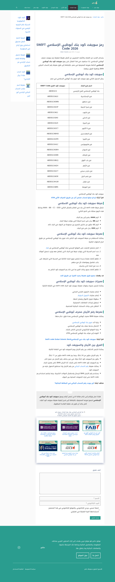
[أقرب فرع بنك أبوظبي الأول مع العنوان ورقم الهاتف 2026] (92, 429)
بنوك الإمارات (73, 7)
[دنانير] (94, 2)
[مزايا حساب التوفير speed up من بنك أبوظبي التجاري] (70, 449)
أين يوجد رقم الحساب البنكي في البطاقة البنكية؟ (74, 383)
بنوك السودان (54, 7)
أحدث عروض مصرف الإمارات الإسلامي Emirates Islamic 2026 (70, 434)
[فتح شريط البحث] (16, 7)
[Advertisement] (70, 31)
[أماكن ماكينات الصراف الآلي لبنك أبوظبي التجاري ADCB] (92, 449)
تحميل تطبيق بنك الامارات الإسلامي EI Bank (69, 416)
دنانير (102, 17)
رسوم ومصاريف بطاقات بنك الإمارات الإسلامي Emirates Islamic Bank (48, 434)
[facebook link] (19, 547)
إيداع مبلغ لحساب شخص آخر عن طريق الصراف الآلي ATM (73, 197)
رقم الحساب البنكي (81, 366)
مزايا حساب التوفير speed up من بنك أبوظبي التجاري (70, 454)
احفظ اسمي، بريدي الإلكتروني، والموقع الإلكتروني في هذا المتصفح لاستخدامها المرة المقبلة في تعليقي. (74, 509)
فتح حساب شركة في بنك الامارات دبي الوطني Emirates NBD (48, 454)
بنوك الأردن (64, 7)
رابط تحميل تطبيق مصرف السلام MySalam (69, 414)
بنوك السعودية (85, 7)
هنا (47, 247)
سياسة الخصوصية (30, 569)
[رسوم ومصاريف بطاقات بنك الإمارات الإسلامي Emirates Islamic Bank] (48, 429)
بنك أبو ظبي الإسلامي (77, 412)
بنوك (70, 412)
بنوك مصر (96, 7)
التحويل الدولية (83, 295)
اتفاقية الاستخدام (18, 569)
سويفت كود (58, 412)
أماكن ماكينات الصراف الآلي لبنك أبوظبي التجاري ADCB (92, 454)
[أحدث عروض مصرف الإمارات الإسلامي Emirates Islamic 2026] (70, 429)
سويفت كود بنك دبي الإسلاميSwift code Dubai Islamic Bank (70, 339)
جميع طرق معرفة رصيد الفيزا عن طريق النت (77, 275)
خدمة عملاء (27, 7)
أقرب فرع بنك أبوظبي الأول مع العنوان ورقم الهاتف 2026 (92, 434)
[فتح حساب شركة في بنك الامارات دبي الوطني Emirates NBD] (48, 449)
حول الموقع (82, 555)
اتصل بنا (95, 555)
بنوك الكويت (45, 7)
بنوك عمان (35, 7)
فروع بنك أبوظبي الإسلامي (82, 322)
